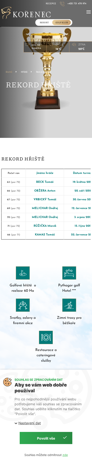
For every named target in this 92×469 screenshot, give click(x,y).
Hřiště (24, 72)
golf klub (61, 22)
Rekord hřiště (43, 72)
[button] (88, 12)
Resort (44, 22)
